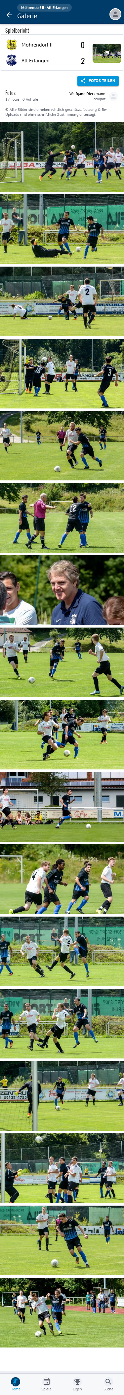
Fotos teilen (102, 80)
